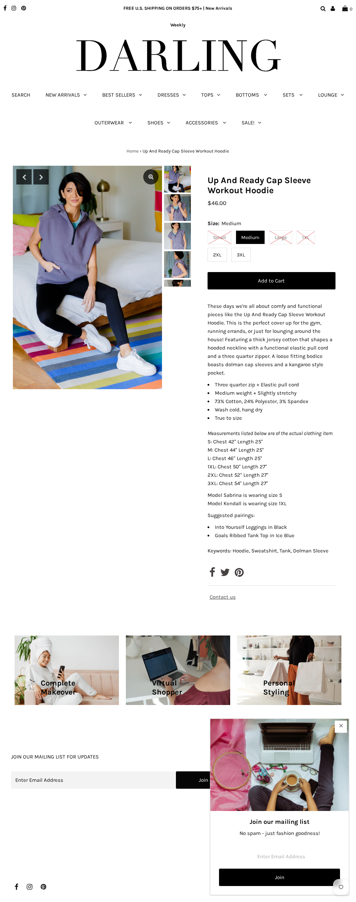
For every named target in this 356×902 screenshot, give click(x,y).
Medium (250, 237)
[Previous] (24, 176)
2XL (217, 255)
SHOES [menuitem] (155, 123)
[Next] (41, 176)
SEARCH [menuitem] (20, 95)
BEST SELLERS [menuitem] (118, 95)
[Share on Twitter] (225, 574)
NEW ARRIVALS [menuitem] (63, 95)
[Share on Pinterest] (239, 574)
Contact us (223, 597)
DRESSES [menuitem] (168, 95)
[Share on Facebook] (212, 574)
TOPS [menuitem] (207, 95)
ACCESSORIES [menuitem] (202, 123)
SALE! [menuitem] (248, 123)
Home (133, 151)
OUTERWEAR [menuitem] (110, 123)
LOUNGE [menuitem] (327, 95)
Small (219, 237)
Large (281, 237)
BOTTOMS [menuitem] (248, 95)
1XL (305, 237)
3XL (241, 255)
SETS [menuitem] (289, 95)
